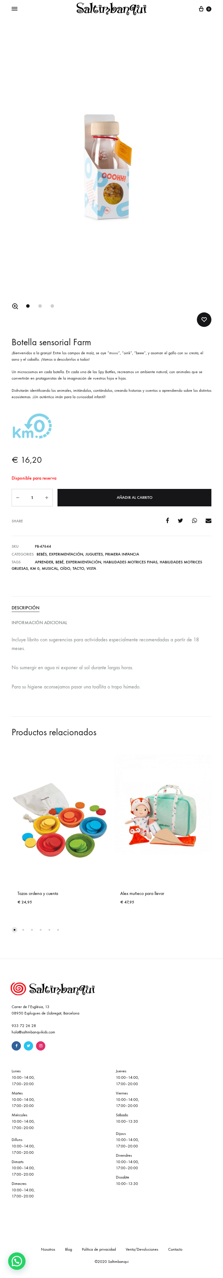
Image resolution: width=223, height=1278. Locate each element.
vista (91, 568)
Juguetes (94, 554)
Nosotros (48, 1249)
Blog (68, 1249)
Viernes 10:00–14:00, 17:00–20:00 (127, 1099)
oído (65, 568)
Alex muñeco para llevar (142, 893)
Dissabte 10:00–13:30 (127, 1180)
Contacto (175, 1249)
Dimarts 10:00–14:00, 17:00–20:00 (23, 1168)
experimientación (83, 562)
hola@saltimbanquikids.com (33, 1032)
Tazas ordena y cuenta (37, 893)
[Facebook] (16, 1046)
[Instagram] (40, 1046)
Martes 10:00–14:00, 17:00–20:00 (23, 1099)
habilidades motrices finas (130, 562)
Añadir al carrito (134, 497)
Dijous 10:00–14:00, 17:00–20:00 (127, 1140)
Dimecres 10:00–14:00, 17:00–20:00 (23, 1190)
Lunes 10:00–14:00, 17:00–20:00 (23, 1077)
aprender (44, 562)
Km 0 (34, 568)
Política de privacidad (99, 1249)
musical (50, 568)
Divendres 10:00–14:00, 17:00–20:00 (127, 1162)
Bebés (42, 554)
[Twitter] (28, 1046)
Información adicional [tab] (39, 622)
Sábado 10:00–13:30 (127, 1118)
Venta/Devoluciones (142, 1249)
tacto (78, 568)
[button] (15, 306)
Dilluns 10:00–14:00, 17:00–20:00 (23, 1146)
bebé (59, 562)
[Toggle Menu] (14, 9)
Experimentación (66, 554)
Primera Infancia (122, 554)
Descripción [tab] (25, 607)
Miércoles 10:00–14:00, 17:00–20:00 (23, 1121)
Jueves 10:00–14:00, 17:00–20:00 (127, 1077)
